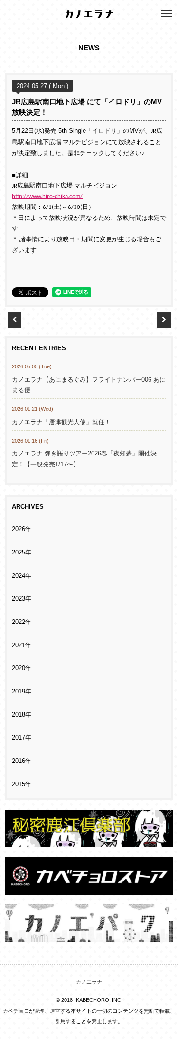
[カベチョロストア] (89, 889)
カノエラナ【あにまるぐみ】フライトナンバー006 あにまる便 (89, 385)
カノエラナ (89, 982)
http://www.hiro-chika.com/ (47, 196)
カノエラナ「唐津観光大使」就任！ (61, 422)
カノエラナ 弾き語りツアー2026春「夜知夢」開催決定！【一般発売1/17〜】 (84, 459)
